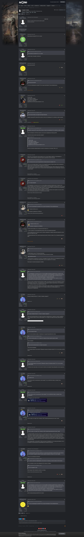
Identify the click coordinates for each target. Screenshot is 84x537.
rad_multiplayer (37, 112)
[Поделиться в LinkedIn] (24, 519)
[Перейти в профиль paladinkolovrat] (22, 207)
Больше (53, 5)
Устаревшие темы (39, 11)
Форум (25, 5)
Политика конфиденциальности (42, 530)
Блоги (32, 5)
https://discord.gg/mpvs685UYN (36, 198)
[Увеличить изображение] (37, 400)
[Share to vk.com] (19, 519)
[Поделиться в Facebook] (22, 519)
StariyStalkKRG (23, 110)
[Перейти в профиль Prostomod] (22, 160)
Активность (37, 5)
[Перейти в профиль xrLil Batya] (22, 299)
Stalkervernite (23, 34)
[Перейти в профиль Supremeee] (22, 100)
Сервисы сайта (42, 5)
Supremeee (23, 95)
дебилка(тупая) (23, 63)
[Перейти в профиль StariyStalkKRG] (22, 115)
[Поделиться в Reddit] (23, 519)
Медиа (29, 5)
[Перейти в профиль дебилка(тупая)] (22, 68)
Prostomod (23, 154)
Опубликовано (31, 17)
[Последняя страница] (24, 14)
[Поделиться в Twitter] (20, 519)
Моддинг (48, 5)
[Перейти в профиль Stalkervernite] (22, 39)
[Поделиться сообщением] (64, 17)
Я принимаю (62, 533)
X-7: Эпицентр (35, 197)
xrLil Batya (23, 294)
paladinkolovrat (23, 202)
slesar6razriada (23, 78)
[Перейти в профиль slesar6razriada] (22, 83)
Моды (22, 5)
